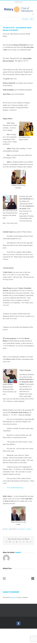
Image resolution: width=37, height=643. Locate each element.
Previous (25, 19)
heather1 (6, 529)
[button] (4, 578)
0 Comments (28, 529)
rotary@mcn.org (18, 2)
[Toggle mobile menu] (33, 14)
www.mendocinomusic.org (15, 487)
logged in (13, 597)
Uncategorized (21, 529)
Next (31, 19)
